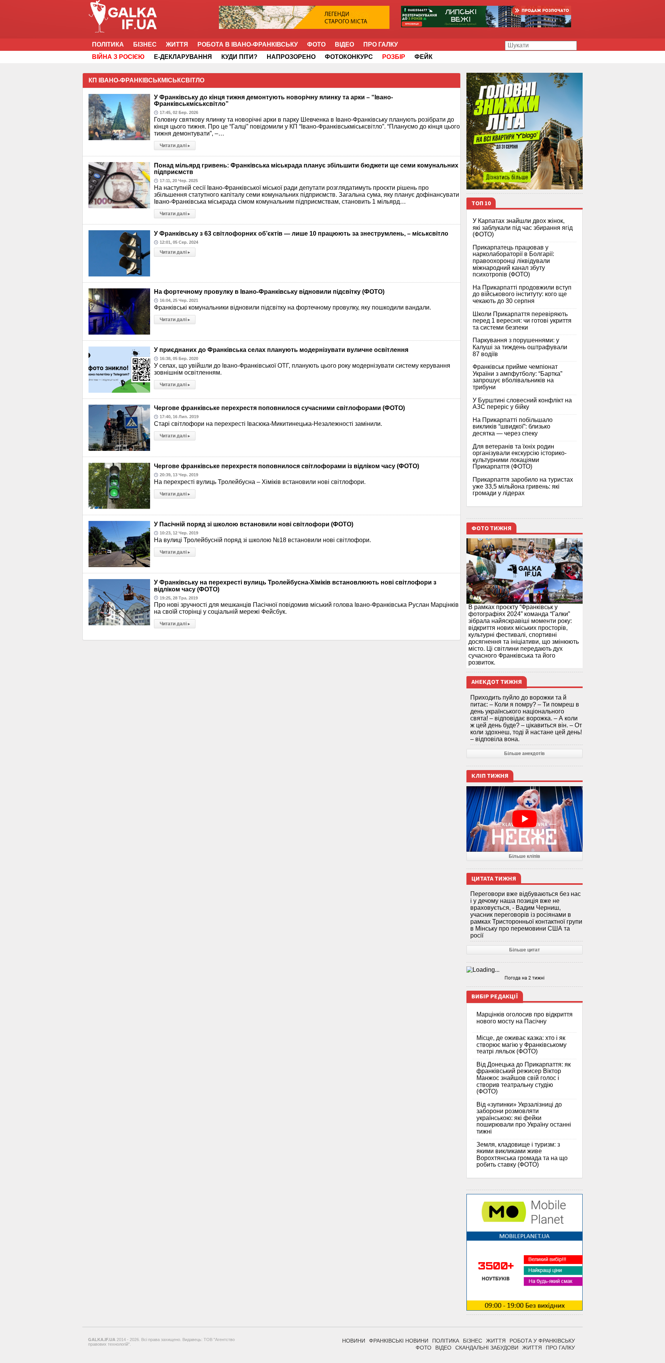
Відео (344, 44)
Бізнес (145, 44)
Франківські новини (398, 1341)
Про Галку (380, 44)
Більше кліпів (524, 856)
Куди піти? (239, 57)
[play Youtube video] (524, 819)
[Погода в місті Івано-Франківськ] (524, 969)
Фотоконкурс (349, 57)
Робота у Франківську (542, 1341)
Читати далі (175, 145)
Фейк (423, 57)
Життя (177, 44)
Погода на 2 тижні (525, 978)
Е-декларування (183, 57)
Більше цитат (524, 950)
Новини (353, 1341)
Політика (108, 44)
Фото (316, 44)
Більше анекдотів (524, 753)
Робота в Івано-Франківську (247, 44)
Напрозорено (291, 57)
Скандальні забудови (486, 1348)
